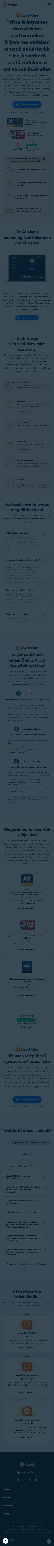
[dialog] (27, 773)
